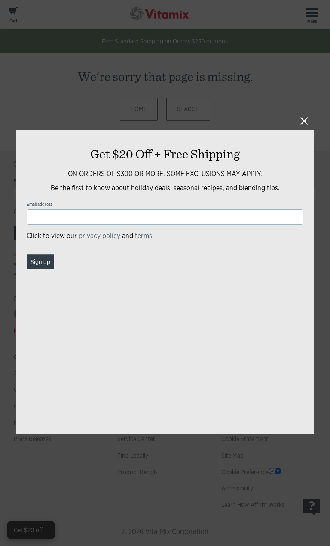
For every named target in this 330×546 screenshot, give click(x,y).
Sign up (40, 262)
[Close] (304, 121)
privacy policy (99, 235)
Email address (39, 204)
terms (143, 235)
